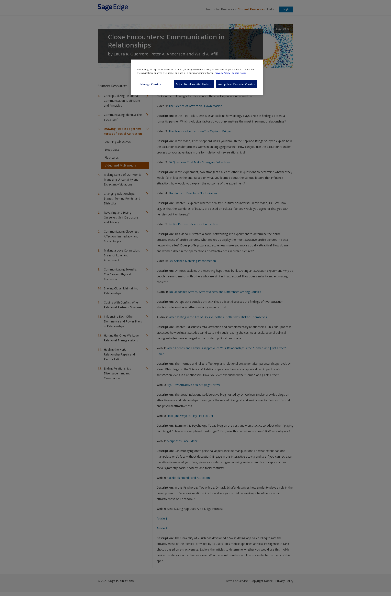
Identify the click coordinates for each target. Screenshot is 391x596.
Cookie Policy (239, 72)
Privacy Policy (223, 72)
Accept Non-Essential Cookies (236, 84)
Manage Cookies (151, 84)
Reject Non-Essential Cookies (194, 84)
